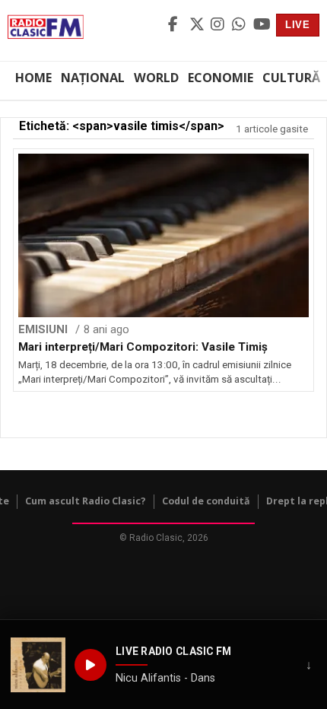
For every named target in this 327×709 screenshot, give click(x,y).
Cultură (291, 77)
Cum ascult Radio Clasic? (85, 500)
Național (93, 77)
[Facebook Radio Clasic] (176, 25)
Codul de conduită (206, 500)
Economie (220, 77)
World (156, 77)
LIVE (297, 24)
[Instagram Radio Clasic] (219, 25)
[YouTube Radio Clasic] (261, 25)
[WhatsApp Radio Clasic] (240, 25)
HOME (33, 77)
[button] (38, 664)
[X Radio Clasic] (197, 25)
